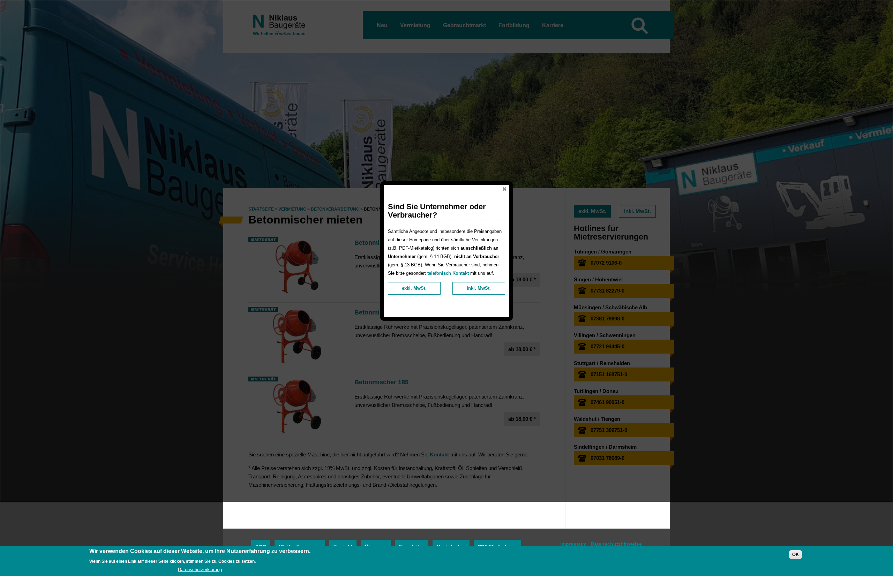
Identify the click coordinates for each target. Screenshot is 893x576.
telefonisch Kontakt (448, 273)
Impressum (573, 544)
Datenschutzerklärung (200, 569)
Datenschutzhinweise (616, 544)
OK (795, 554)
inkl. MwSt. (479, 288)
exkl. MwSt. (414, 288)
